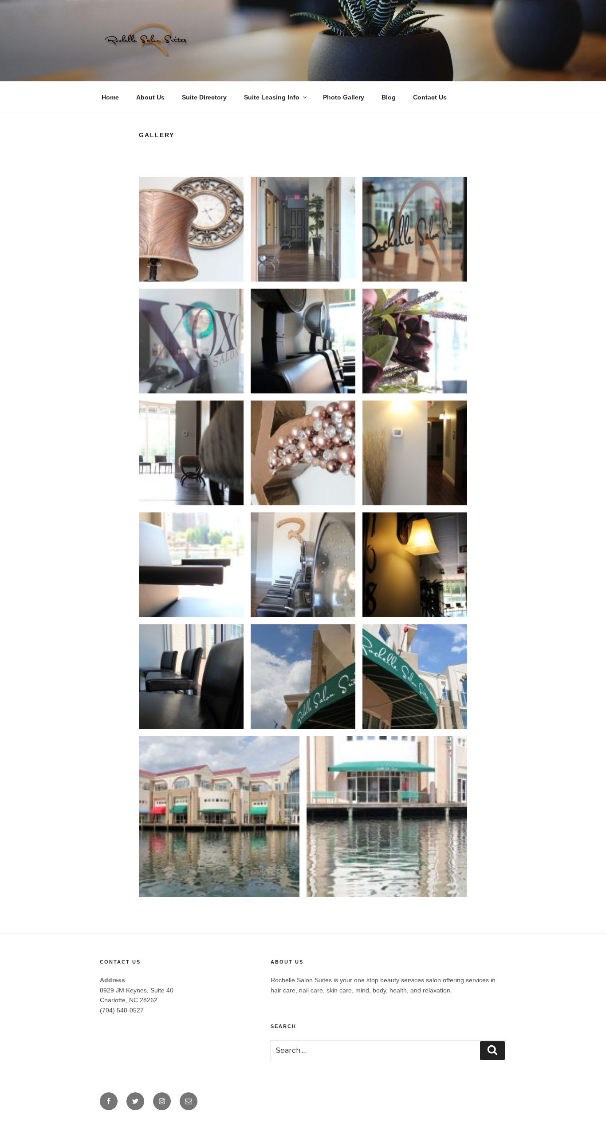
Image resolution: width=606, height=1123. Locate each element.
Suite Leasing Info (271, 97)
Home (110, 97)
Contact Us (430, 97)
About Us (150, 97)
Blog (389, 97)
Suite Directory (204, 97)
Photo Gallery (343, 97)
